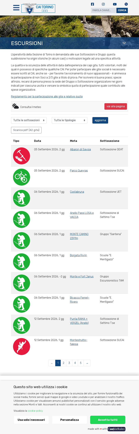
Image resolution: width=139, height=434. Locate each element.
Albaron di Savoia (80, 149)
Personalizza (69, 419)
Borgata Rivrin (78, 255)
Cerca (122, 10)
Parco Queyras (79, 170)
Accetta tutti (107, 419)
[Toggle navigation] (16, 7)
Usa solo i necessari (31, 419)
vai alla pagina (116, 106)
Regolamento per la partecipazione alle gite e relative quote (47, 96)
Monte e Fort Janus (82, 276)
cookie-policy (35, 410)
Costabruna (77, 191)
